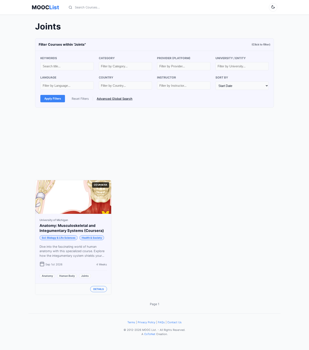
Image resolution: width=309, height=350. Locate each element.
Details (98, 289)
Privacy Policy (146, 322)
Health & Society (92, 237)
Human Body (67, 275)
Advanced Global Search (114, 98)
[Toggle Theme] (273, 7)
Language (48, 77)
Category (107, 58)
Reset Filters (80, 98)
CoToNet (149, 334)
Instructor (166, 77)
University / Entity (230, 58)
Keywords (48, 58)
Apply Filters (52, 98)
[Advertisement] (154, 143)
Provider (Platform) (173, 58)
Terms (131, 322)
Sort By (221, 77)
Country (106, 77)
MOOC (45, 7)
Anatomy (47, 275)
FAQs (161, 322)
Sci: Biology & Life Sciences (58, 237)
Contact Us (174, 322)
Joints (85, 275)
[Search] (70, 7)
